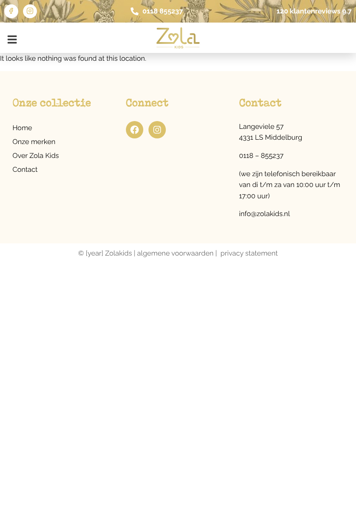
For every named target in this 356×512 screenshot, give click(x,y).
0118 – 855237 (261, 155)
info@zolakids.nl (264, 214)
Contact (25, 169)
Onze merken (34, 142)
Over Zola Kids (36, 155)
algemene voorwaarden (175, 253)
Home (22, 128)
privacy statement (249, 253)
